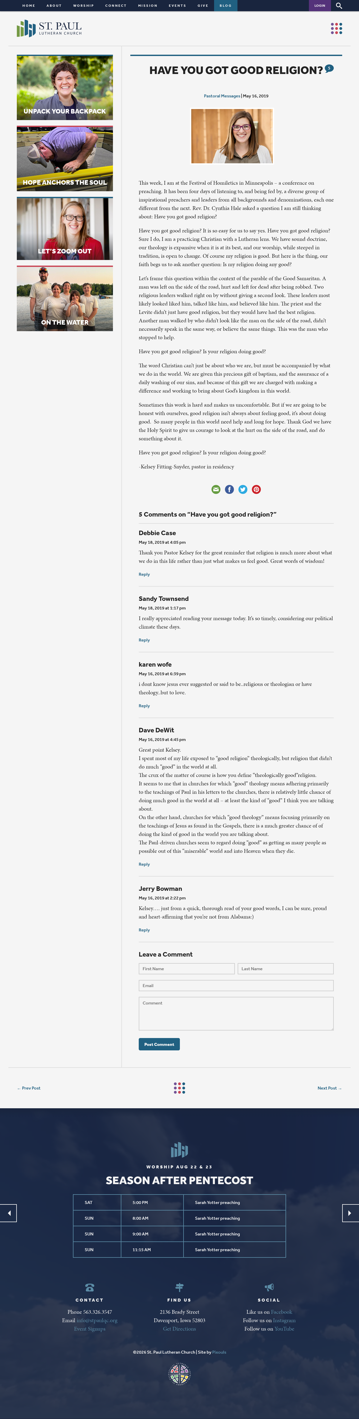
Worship (83, 5)
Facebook (281, 1312)
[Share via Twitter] (242, 489)
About (54, 5)
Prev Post (31, 1088)
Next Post (327, 1088)
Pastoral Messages (222, 96)
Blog (226, 5)
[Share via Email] (215, 489)
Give (203, 5)
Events (177, 5)
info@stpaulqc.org (97, 1320)
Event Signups (89, 1329)
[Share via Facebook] (229, 489)
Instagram (284, 1320)
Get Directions (179, 1329)
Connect (116, 5)
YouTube (284, 1329)
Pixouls (219, 1352)
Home (28, 5)
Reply (144, 574)
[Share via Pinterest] (256, 489)
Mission (148, 5)
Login (320, 5)
